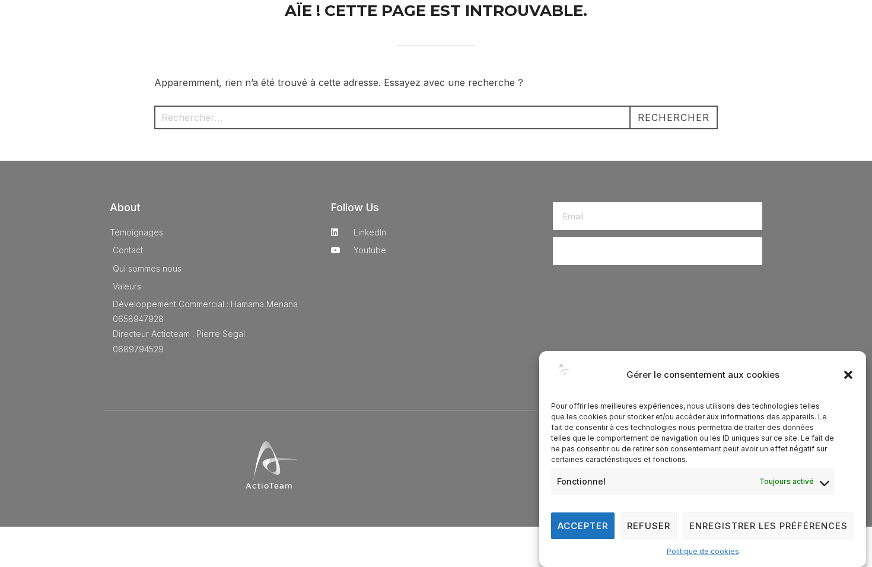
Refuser (648, 525)
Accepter (583, 525)
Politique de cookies (703, 551)
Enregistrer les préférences (768, 525)
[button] (848, 375)
